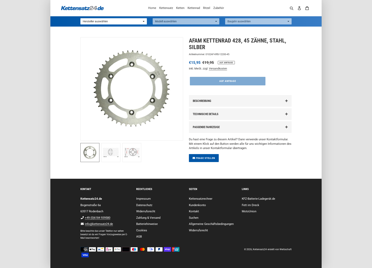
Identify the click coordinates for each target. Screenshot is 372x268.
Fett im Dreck (250, 205)
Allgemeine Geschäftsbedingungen (211, 224)
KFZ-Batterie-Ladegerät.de (258, 198)
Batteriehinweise (147, 224)
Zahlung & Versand (148, 217)
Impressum (143, 198)
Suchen (193, 217)
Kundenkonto (197, 205)
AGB (139, 236)
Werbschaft (286, 249)
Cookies (141, 230)
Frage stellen (205, 158)
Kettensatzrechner (200, 198)
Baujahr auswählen (239, 21)
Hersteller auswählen (95, 21)
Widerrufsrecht (145, 211)
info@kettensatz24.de (99, 224)
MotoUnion (249, 211)
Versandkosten (218, 68)
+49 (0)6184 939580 (97, 217)
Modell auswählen (166, 21)
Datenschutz (144, 205)
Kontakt (194, 211)
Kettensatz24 (260, 249)
